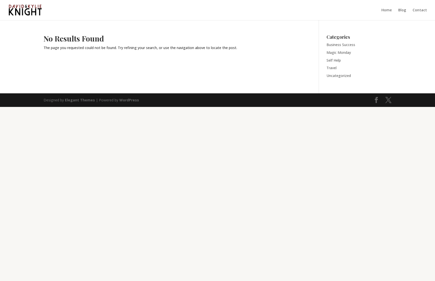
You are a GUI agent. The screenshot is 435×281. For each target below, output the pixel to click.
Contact (420, 10)
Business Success (341, 44)
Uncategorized (339, 75)
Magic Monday (339, 52)
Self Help (334, 60)
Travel (332, 67)
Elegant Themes (80, 100)
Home (386, 10)
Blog (402, 10)
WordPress (129, 100)
